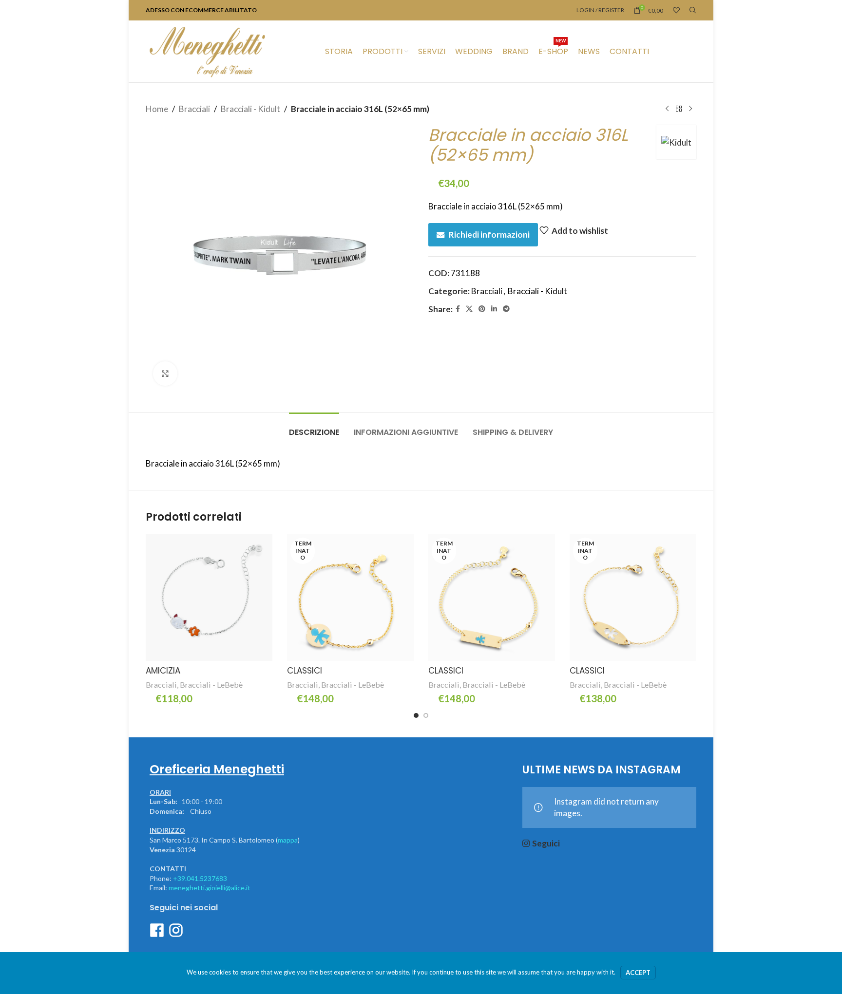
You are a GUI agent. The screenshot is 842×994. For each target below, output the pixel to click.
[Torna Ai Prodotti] (679, 109)
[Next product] (690, 109)
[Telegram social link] (506, 309)
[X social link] (469, 309)
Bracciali (194, 109)
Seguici (546, 843)
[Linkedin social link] (494, 309)
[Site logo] (207, 50)
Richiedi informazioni (489, 234)
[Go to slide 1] (416, 715)
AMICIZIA (163, 670)
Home (157, 109)
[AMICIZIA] (209, 597)
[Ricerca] (693, 10)
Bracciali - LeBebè (211, 684)
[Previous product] (667, 109)
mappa (288, 840)
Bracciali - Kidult (250, 109)
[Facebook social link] (458, 309)
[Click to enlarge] (165, 373)
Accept (638, 972)
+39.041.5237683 (200, 878)
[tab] (314, 427)
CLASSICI (304, 670)
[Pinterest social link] (482, 309)
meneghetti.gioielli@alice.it (209, 887)
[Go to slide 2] (425, 715)
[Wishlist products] (676, 10)
